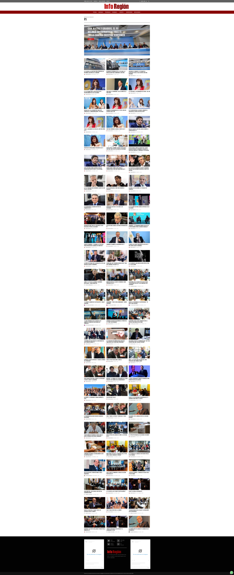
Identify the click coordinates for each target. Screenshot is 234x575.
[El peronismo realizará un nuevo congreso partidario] (92, 409)
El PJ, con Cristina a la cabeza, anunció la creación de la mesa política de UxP (138, 111)
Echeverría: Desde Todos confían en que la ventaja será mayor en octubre (138, 321)
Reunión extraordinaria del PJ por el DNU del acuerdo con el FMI (116, 111)
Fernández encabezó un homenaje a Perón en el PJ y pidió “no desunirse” (116, 321)
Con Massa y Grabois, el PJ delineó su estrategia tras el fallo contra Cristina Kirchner (138, 73)
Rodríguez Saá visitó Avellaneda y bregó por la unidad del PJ (94, 529)
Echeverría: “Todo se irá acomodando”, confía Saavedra (116, 302)
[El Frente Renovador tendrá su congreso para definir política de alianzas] (137, 371)
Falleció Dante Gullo (111, 397)
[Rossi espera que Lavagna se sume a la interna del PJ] (115, 427)
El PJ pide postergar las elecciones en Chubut (139, 435)
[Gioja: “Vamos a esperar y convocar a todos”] (115, 409)
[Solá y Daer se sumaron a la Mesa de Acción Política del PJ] (115, 465)
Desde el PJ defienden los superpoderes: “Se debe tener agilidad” (138, 302)
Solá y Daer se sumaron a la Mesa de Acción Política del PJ (116, 473)
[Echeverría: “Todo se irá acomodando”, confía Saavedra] (115, 294)
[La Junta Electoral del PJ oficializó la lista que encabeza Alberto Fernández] (92, 256)
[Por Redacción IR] (84, 74)
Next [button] (148, 49)
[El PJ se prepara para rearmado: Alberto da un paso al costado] (92, 180)
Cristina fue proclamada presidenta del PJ (93, 148)
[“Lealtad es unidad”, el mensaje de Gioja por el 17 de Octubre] (137, 465)
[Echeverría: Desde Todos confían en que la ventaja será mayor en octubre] (137, 313)
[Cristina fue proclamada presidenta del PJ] (92, 140)
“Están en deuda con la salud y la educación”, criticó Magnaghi (139, 510)
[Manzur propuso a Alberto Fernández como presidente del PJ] (115, 274)
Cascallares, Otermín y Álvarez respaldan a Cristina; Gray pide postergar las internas (116, 148)
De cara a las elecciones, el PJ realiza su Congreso (138, 188)
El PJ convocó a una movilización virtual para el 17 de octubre (139, 263)
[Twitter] (144, 1)
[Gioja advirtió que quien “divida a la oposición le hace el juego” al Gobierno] (92, 371)
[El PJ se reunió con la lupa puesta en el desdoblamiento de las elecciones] (92, 84)
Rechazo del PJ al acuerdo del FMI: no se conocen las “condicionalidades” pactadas (93, 111)
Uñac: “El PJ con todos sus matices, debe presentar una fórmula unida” (138, 360)
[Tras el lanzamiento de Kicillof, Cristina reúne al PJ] (92, 121)
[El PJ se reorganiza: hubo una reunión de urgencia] (115, 180)
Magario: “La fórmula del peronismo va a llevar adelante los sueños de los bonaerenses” (117, 379)
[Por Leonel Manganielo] (84, 285)
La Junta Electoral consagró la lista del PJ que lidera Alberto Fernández (138, 245)
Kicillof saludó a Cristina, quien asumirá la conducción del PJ (138, 129)
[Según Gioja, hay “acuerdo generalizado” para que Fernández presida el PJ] (115, 256)
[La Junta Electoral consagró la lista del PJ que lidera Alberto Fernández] (137, 237)
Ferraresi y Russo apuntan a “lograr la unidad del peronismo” (94, 360)
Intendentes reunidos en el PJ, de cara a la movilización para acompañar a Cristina (115, 72)
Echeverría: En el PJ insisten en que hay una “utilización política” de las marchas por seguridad (138, 283)
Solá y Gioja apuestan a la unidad (113, 510)
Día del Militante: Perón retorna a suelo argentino (93, 473)
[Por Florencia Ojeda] (129, 286)
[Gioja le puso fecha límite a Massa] (115, 352)
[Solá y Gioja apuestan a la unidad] (115, 502)
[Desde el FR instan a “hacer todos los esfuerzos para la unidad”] (92, 502)
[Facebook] (140, 1)
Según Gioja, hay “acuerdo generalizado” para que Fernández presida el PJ (116, 263)
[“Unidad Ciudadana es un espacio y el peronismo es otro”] (115, 521)
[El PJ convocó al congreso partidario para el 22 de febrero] (137, 446)
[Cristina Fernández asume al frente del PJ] (115, 121)
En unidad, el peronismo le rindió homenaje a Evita (94, 398)
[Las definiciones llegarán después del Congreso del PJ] (92, 199)
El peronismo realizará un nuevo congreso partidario (93, 416)
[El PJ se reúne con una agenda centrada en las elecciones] (137, 199)
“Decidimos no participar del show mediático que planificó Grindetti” (94, 341)
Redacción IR (88, 74)
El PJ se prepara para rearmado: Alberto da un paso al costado (94, 188)
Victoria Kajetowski (90, 305)
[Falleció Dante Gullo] (115, 390)
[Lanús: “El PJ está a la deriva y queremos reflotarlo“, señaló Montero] (92, 274)
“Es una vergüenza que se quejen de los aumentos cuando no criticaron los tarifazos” (92, 322)
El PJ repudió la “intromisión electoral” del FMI (139, 91)
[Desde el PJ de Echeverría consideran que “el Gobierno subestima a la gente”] (137, 390)
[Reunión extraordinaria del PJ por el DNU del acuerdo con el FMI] (115, 103)
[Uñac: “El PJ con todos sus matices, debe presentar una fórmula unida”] (137, 352)
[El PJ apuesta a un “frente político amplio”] (115, 484)
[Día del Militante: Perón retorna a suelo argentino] (92, 465)
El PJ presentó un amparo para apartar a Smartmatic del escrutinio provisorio (115, 341)
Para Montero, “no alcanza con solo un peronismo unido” (93, 492)
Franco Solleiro (89, 494)
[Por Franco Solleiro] (84, 494)
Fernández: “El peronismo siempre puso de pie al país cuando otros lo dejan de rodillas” (139, 226)
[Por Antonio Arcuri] (84, 475)
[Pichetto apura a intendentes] (137, 484)
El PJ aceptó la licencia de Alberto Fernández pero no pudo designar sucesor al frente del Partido (139, 169)
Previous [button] (86, 49)
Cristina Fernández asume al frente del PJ (115, 129)
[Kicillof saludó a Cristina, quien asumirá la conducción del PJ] (137, 121)
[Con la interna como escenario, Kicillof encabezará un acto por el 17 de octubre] (92, 160)
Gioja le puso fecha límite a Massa (114, 359)
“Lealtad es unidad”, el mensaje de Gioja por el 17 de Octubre (139, 473)
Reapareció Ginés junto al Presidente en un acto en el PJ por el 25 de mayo (93, 226)
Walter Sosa (132, 344)
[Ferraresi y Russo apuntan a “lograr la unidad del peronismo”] (92, 352)
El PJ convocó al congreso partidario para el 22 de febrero (139, 454)
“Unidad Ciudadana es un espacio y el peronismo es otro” (114, 529)
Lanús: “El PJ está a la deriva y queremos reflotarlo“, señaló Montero (93, 282)
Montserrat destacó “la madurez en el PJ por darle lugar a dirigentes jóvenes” (116, 454)
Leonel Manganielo (89, 285)
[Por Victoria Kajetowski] (84, 305)
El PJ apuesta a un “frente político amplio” (116, 491)
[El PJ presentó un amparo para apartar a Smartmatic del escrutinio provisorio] (115, 333)
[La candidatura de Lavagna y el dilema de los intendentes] (137, 521)
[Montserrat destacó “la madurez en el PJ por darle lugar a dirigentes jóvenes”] (115, 446)
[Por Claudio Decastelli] (129, 532)
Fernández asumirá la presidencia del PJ (115, 244)
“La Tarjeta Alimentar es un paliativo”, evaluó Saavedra (94, 302)
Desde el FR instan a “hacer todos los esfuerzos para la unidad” (92, 510)
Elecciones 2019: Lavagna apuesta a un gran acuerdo (138, 416)
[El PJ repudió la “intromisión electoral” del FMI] (137, 84)
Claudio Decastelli (134, 532)
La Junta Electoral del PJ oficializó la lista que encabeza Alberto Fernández (94, 263)
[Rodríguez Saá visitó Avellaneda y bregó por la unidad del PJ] (92, 521)
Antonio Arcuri (89, 475)
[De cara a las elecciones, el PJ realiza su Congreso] (137, 180)
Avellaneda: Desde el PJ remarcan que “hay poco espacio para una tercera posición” (139, 341)
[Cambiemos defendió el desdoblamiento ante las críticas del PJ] (92, 446)
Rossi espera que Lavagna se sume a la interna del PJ (116, 435)
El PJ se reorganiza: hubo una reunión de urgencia (115, 188)
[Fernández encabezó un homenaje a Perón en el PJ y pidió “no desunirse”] (115, 313)
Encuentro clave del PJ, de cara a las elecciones (114, 207)
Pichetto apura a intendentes (135, 491)
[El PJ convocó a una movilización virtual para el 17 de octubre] (137, 256)
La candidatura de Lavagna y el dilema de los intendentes (139, 529)
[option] (117, 40)
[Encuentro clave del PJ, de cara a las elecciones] (115, 199)
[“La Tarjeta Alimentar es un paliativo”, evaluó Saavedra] (92, 294)
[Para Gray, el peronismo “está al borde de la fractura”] (115, 84)
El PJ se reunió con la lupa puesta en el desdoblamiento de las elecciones (92, 92)
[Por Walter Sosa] (129, 344)
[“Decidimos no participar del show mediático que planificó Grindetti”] (92, 333)
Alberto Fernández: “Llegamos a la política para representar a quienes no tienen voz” (93, 245)
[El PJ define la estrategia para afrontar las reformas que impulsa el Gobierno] (92, 64)
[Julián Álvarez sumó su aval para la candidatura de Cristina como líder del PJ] (115, 160)
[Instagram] (142, 1)
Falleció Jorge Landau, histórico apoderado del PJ (117, 226)
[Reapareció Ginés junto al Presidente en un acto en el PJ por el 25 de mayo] (92, 218)
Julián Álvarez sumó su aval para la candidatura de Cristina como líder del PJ (115, 168)
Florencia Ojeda (133, 286)
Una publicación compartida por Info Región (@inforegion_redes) (98, 567)
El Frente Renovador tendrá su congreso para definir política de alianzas (139, 379)
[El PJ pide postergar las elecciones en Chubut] (137, 427)
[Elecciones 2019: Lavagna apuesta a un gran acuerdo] (137, 409)
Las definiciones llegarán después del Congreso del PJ (92, 207)
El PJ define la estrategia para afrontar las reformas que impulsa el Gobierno (94, 72)
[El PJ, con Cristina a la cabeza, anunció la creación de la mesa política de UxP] (137, 103)
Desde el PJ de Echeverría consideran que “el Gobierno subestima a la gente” (138, 398)
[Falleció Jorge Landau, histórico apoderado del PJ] (115, 218)
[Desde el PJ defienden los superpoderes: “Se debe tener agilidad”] (137, 294)
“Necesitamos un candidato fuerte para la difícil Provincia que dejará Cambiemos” (93, 435)
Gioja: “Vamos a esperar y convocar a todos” (116, 416)
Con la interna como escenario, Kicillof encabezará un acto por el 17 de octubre (93, 168)
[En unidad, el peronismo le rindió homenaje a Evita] (92, 390)
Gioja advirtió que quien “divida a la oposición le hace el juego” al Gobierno (94, 379)
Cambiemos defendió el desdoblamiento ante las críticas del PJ (94, 454)
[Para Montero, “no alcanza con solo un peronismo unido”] (92, 484)
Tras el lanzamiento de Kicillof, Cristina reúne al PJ (94, 129)
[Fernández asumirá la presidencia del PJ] (115, 237)
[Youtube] (146, 1)
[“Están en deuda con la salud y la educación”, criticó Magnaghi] (137, 502)
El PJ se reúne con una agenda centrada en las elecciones (139, 207)
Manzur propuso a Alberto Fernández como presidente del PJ (116, 282)
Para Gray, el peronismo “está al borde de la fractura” (116, 92)
